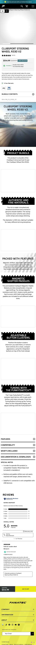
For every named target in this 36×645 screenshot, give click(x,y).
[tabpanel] (18, 269)
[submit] (32, 633)
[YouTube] (16, 625)
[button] (3, 6)
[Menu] (33, 6)
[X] (19, 625)
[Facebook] (9, 625)
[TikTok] (6, 625)
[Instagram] (12, 625)
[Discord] (3, 625)
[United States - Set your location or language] (33, 642)
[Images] (3, 11)
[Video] (7, 11)
